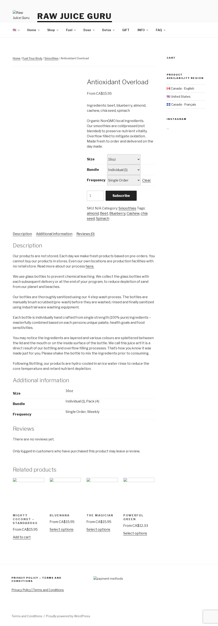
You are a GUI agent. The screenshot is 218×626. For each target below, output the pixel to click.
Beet (104, 213)
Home (31, 30)
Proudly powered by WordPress (68, 616)
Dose (87, 30)
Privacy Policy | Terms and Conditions (37, 590)
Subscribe (121, 196)
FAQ (159, 30)
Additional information (54, 234)
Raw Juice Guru (74, 16)
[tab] (22, 234)
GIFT (125, 30)
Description (22, 234)
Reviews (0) (85, 234)
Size (91, 159)
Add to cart (22, 537)
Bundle (93, 170)
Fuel (69, 30)
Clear (146, 180)
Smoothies (51, 58)
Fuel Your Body (32, 58)
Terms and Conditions (26, 616)
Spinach (102, 218)
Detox (106, 30)
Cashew (133, 213)
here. (90, 266)
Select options (61, 529)
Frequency (96, 180)
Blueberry (117, 213)
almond (93, 213)
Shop (51, 30)
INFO (141, 30)
